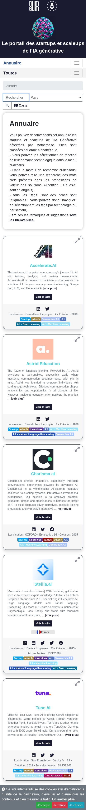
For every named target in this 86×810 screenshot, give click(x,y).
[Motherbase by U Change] (52, 6)
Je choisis (76, 805)
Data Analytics (53, 775)
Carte (22, 105)
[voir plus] (50, 288)
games (48, 539)
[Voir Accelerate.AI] (77, 241)
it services (36, 429)
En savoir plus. (64, 799)
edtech (36, 319)
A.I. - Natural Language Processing (33, 434)
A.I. (63, 319)
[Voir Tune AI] (77, 683)
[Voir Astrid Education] (77, 339)
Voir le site (43, 296)
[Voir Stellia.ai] (77, 559)
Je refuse (60, 805)
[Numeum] (34, 6)
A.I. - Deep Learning (28, 324)
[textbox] (56, 97)
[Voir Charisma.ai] (77, 449)
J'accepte (44, 805)
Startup (25, 319)
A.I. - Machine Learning (55, 324)
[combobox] (56, 98)
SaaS (67, 775)
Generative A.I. (50, 319)
